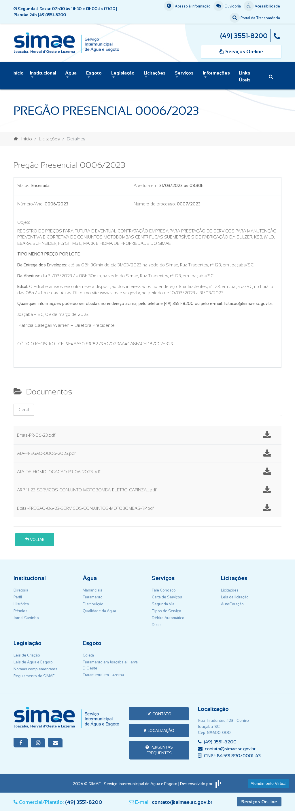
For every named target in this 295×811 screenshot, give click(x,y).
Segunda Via (163, 604)
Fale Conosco (164, 590)
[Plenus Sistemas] (218, 783)
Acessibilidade (267, 6)
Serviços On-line (259, 801)
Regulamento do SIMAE (34, 676)
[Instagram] (38, 742)
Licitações (49, 138)
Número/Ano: (30, 204)
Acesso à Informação (192, 6)
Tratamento (93, 597)
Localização (160, 730)
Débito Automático (168, 618)
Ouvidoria (232, 6)
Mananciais (92, 590)
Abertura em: (146, 185)
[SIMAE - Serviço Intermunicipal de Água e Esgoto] (67, 42)
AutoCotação (232, 604)
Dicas (157, 625)
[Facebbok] (21, 742)
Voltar (36, 539)
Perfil (18, 597)
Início (18, 72)
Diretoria (21, 590)
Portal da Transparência (260, 18)
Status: (23, 185)
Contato (161, 714)
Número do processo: (155, 204)
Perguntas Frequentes (160, 750)
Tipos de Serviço (166, 611)
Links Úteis (245, 76)
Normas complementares (35, 669)
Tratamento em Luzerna (103, 675)
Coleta (88, 655)
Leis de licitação (235, 597)
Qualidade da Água (99, 611)
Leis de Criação (27, 655)
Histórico (21, 604)
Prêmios (20, 611)
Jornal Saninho (26, 618)
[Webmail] (55, 742)
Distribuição (93, 604)
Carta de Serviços (167, 597)
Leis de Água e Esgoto (33, 662)
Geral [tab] (23, 409)
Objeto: (24, 222)
